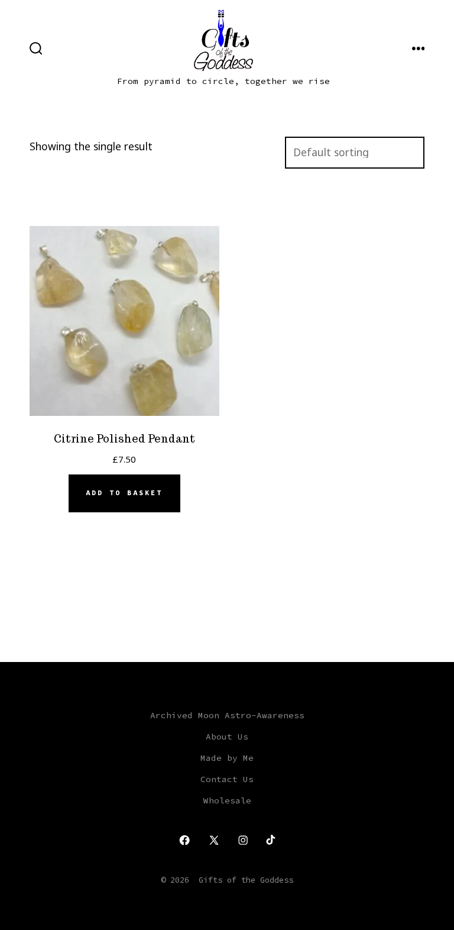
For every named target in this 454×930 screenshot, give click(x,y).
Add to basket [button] (124, 493)
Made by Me (227, 758)
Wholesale (227, 800)
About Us (227, 736)
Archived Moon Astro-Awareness (227, 715)
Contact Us (227, 779)
